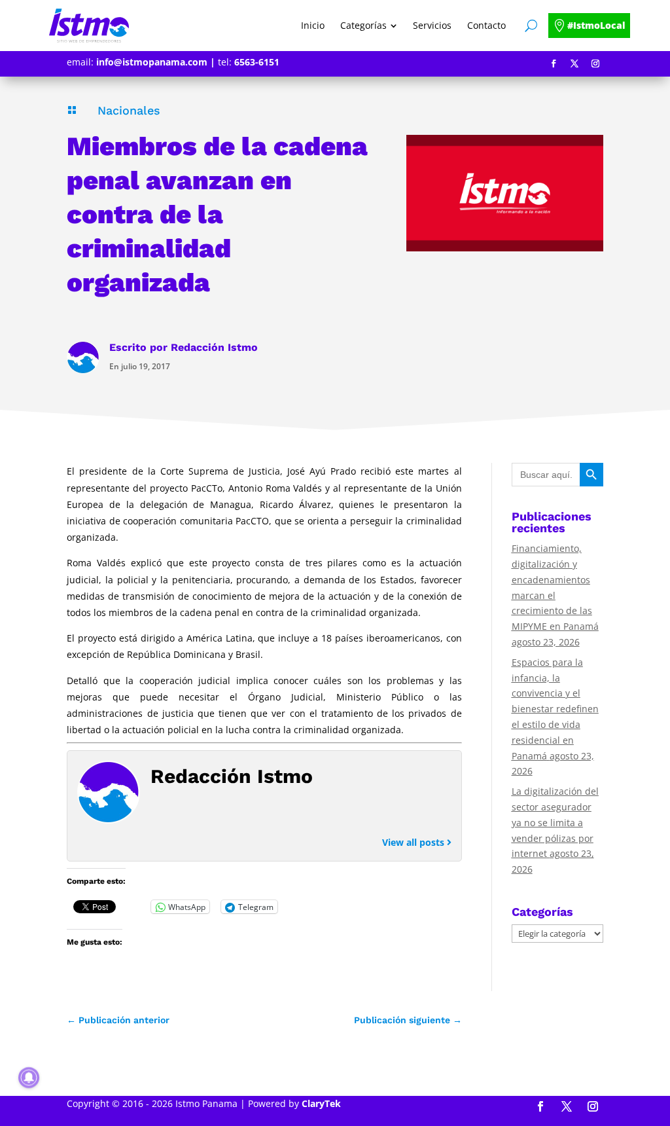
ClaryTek (321, 1103)
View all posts (414, 842)
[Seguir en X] (574, 63)
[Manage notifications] (28, 1077)
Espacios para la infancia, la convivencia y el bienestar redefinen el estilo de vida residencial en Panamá (555, 709)
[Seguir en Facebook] (553, 63)
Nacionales (128, 110)
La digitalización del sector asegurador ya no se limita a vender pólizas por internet (555, 822)
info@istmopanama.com (151, 62)
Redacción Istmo (214, 347)
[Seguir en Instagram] (595, 63)
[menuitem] (312, 25)
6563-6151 (256, 62)
